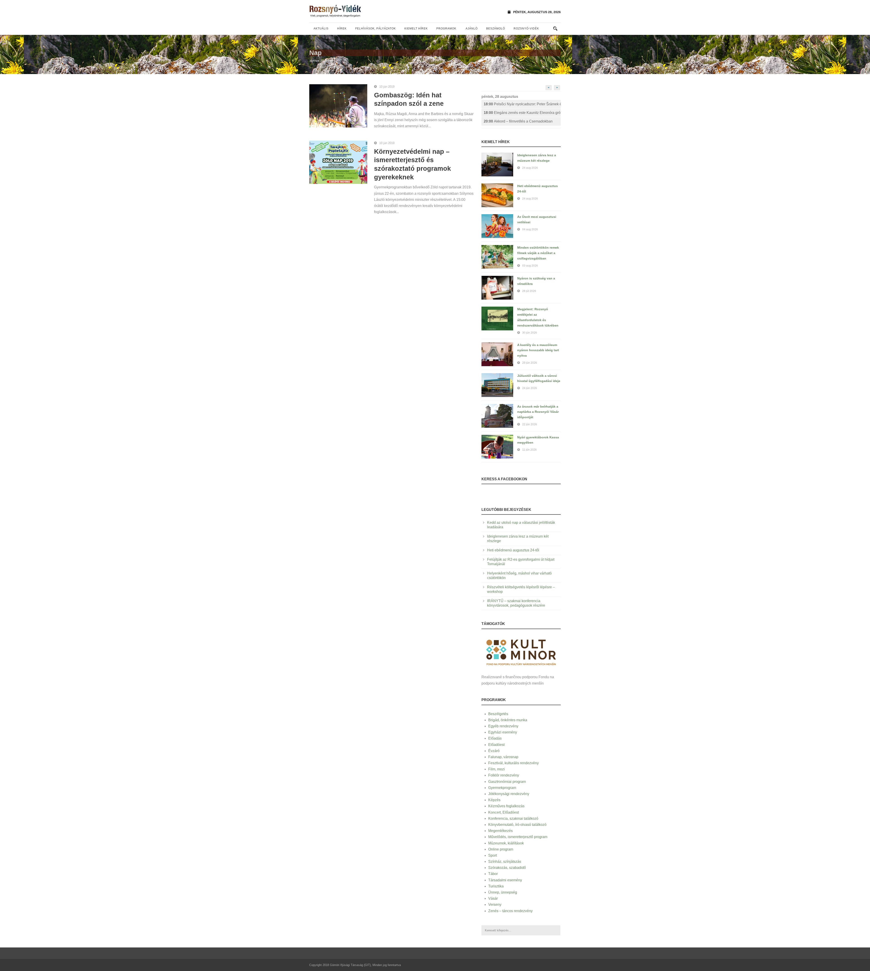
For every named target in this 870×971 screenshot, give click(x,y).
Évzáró (494, 751)
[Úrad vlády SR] (521, 652)
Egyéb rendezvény (503, 726)
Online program (500, 849)
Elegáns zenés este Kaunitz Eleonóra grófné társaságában (522, 113)
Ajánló (472, 28)
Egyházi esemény (502, 732)
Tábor (493, 874)
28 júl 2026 (529, 291)
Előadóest (496, 745)
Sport (492, 855)
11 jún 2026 (529, 449)
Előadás (495, 738)
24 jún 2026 (529, 388)
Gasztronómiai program (507, 782)
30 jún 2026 (529, 332)
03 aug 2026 (530, 265)
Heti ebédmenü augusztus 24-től (513, 550)
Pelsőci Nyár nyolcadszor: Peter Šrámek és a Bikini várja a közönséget (522, 104)
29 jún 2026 (529, 362)
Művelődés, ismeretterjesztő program (517, 837)
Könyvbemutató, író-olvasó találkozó (517, 825)
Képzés (494, 800)
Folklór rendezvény (503, 775)
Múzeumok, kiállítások (506, 843)
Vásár (493, 898)
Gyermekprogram (502, 788)
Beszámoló (495, 28)
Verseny (494, 904)
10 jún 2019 (386, 86)
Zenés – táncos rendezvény (510, 911)
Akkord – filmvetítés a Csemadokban (518, 121)
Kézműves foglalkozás (506, 806)
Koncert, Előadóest (503, 812)
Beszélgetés (498, 714)
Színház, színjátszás (504, 861)
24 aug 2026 (530, 167)
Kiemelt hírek (416, 28)
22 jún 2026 (529, 424)
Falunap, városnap (503, 757)
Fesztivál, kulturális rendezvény (513, 763)
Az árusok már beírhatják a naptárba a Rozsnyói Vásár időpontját (538, 412)
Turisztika (496, 886)
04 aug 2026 (530, 229)
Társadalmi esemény (505, 880)
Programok (446, 28)
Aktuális (321, 28)
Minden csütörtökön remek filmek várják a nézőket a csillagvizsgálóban (538, 253)
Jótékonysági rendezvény (508, 794)
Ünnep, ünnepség (502, 892)
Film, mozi (496, 769)
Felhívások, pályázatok (375, 28)
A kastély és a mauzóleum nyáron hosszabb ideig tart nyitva (538, 350)
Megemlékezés (500, 831)
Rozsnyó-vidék (526, 28)
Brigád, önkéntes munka (507, 720)
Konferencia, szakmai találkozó (513, 818)
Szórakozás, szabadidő (507, 868)
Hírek (342, 28)
